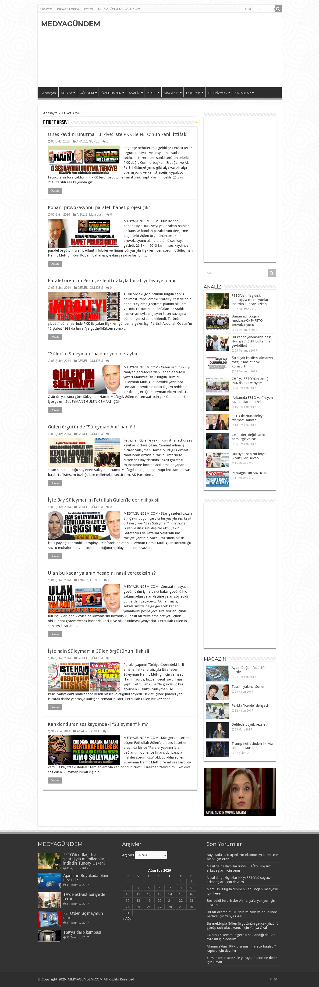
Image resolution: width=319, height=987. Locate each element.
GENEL (94, 141)
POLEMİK (193, 93)
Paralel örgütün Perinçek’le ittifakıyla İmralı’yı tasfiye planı (111, 280)
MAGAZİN (171, 93)
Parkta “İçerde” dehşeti (250, 705)
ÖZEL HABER (111, 93)
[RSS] (196, 123)
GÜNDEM (87, 93)
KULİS (151, 93)
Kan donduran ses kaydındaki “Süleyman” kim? (98, 724)
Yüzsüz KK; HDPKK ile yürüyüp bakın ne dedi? (242, 958)
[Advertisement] (193, 50)
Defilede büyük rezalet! (250, 724)
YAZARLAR (243, 93)
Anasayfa (46, 9)
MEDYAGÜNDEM (70, 24)
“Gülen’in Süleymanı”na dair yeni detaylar (93, 353)
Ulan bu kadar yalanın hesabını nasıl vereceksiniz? (102, 573)
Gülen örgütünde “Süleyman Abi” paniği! (91, 427)
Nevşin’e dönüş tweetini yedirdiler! (230, 813)
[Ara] (278, 8)
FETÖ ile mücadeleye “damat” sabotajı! (248, 418)
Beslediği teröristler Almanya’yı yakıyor (238, 900)
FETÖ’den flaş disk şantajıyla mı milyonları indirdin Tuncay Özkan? (250, 299)
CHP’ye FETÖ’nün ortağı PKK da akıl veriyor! (250, 381)
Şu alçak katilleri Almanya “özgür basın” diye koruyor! (252, 362)
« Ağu (127, 918)
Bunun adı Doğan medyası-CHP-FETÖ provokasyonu (247, 320)
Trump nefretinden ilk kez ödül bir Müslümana (252, 745)
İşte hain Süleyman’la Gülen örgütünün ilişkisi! (98, 651)
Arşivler (128, 855)
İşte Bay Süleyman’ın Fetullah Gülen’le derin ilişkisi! (104, 500)
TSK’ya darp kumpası (82, 932)
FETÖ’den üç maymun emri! (83, 915)
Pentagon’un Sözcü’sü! (249, 473)
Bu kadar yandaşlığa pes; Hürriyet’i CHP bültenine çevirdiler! (251, 341)
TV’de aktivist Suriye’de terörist (84, 896)
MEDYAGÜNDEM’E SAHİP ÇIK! (119, 9)
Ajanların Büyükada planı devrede (85, 877)
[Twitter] (250, 9)
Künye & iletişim (68, 9)
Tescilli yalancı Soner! (249, 686)
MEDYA (66, 93)
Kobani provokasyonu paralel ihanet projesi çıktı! (100, 207)
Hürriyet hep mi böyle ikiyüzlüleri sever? (249, 456)
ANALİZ (134, 93)
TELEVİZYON (217, 93)
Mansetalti (96, 214)
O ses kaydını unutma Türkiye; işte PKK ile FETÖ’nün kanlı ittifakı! (118, 134)
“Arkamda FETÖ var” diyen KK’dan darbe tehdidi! (252, 400)
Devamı (55, 190)
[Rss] (245, 9)
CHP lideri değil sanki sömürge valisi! (248, 437)
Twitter (88, 9)
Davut (217, 962)
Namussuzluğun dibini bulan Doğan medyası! (242, 889)
